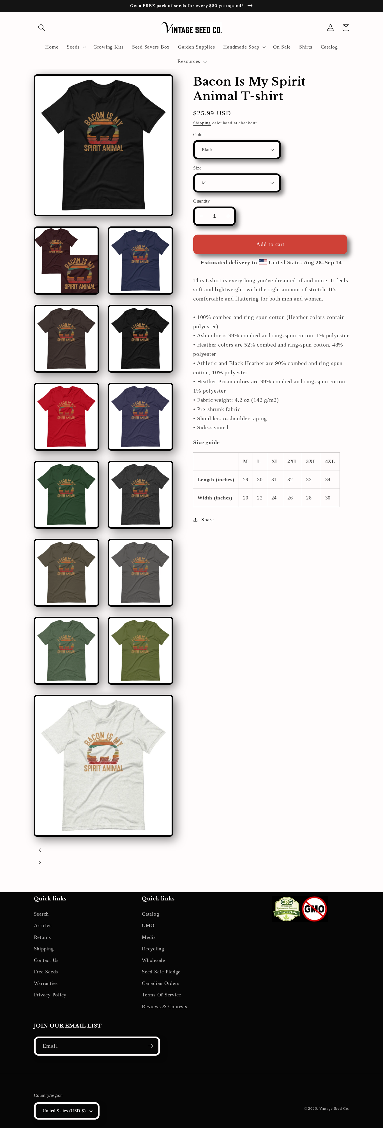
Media (149, 937)
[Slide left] (40, 850)
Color (198, 134)
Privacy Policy (50, 995)
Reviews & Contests (164, 1006)
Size (197, 168)
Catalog (150, 914)
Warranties (46, 983)
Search (41, 914)
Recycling (153, 949)
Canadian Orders (160, 983)
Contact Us (46, 960)
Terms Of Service (161, 995)
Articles (43, 925)
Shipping (202, 123)
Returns (42, 937)
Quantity (201, 201)
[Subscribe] (150, 1046)
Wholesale (153, 960)
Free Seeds (46, 972)
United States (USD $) (64, 1110)
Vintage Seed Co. (334, 1109)
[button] (41, 27)
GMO (148, 925)
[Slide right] (40, 862)
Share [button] (207, 519)
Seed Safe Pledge (161, 972)
